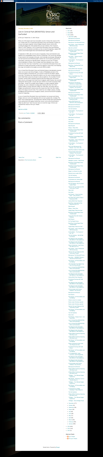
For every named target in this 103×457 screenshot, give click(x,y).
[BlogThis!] (39, 113)
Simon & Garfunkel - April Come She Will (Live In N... (76, 246)
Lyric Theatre (72, 436)
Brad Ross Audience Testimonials (76, 149)
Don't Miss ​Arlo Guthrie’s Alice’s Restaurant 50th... (75, 98)
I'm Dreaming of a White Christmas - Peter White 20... (75, 389)
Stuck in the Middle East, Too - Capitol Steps (75, 76)
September (71, 407)
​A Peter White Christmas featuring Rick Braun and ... (76, 334)
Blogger (58, 447)
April (70, 417)
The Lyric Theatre (73, 438)
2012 (68, 430)
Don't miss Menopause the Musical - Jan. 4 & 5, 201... (75, 147)
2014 (68, 426)
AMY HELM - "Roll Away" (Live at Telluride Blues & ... (76, 379)
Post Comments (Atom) (30, 160)
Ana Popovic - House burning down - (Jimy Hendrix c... (75, 195)
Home (40, 157)
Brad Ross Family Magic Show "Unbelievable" (75, 50)
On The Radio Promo (73, 221)
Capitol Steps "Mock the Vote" (75, 210)
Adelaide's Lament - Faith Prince (76, 160)
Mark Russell (71, 125)
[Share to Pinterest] (44, 113)
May (70, 415)
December (71, 36)
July (70, 411)
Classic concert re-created (74, 300)
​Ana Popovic (71, 219)
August (70, 409)
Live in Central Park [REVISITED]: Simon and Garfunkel (76, 268)
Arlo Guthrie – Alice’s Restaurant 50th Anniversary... (76, 45)
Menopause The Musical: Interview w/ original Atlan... (75, 83)
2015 (68, 34)
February (71, 421)
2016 (68, 32)
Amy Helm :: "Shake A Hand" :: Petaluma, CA (75, 57)
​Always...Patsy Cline (73, 127)
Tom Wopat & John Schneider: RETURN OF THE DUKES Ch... (76, 239)
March (70, 419)
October (71, 405)
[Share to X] (41, 113)
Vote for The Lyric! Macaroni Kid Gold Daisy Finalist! (76, 187)
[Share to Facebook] (42, 113)
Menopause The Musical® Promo (76, 42)
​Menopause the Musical (74, 38)
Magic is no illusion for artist (75, 171)
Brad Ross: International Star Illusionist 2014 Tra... (75, 203)
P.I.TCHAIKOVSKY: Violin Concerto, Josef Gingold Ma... (76, 354)
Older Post (58, 157)
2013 (68, 428)
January (71, 423)
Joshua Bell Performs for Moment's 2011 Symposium (75, 102)
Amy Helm (70, 121)
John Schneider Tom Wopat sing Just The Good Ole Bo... (76, 264)
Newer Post (21, 157)
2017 (68, 30)
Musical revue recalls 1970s (75, 173)
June (70, 413)
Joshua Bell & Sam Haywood (75, 68)
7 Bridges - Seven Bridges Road (76, 400)
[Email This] (38, 113)
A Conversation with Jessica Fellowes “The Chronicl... (75, 86)
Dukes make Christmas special (75, 302)
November (71, 403)
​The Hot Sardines (72, 108)
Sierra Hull (70, 119)
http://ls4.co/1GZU (72, 48)
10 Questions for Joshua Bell (75, 179)
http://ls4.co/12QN (22, 109)
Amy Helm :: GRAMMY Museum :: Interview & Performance (76, 258)
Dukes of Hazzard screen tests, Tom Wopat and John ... (75, 344)
